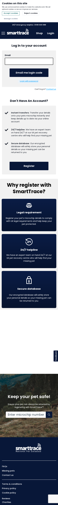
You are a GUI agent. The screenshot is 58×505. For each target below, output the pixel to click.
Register (29, 166)
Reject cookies (31, 13)
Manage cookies (11, 19)
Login (50, 33)
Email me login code (29, 72)
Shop (39, 33)
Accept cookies (11, 13)
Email (8, 55)
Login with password (29, 81)
